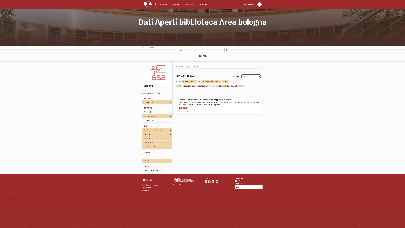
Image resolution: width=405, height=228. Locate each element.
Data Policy (146, 190)
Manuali (203, 4)
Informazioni (193, 66)
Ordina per (235, 76)
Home (144, 47)
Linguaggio (239, 184)
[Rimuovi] (195, 82)
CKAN (238, 180)
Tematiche (189, 4)
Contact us (177, 184)
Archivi (175, 4)
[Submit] (226, 50)
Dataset (163, 4)
